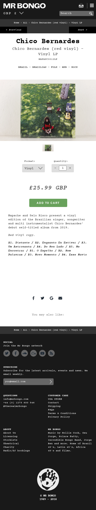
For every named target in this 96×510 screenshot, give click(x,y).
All (25, 22)
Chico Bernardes (48, 41)
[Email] (60, 298)
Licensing (10, 436)
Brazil (23, 67)
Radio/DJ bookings (16, 450)
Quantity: (61, 161)
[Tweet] (42, 298)
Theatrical (11, 443)
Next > (82, 30)
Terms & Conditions (62, 413)
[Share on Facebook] (33, 298)
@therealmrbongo (15, 406)
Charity (8, 447)
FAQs (51, 410)
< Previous (13, 30)
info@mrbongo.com (15, 399)
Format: (29, 161)
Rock (74, 67)
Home (16, 22)
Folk (54, 67)
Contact (53, 402)
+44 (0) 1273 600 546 (19, 402)
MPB (64, 67)
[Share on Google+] (51, 298)
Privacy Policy (59, 417)
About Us (9, 433)
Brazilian (39, 67)
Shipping (54, 406)
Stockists (10, 440)
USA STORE (55, 399)
